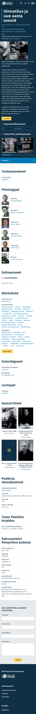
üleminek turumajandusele (10, 327)
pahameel (27, 320)
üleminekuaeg (25, 327)
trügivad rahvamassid (9, 325)
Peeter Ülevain (15, 224)
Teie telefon (6, 633)
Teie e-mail (6, 624)
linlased (13, 316)
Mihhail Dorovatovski (17, 212)
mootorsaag (6, 341)
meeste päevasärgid (18, 339)
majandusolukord (7, 318)
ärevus (20, 325)
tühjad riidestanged (27, 343)
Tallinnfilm (5, 179)
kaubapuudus (7, 313)
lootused (21, 316)
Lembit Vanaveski (16, 259)
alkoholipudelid (6, 332)
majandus (29, 316)
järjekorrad (26, 309)
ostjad (11, 320)
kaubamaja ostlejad (17, 311)
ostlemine (18, 320)
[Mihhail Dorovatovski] (5, 211)
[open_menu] (32, 3)
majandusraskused (21, 318)
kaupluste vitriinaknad (9, 337)
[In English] (28, 3)
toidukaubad (14, 343)
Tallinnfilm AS (6, 301)
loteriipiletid (5, 339)
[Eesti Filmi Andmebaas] (7, 3)
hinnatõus (18, 309)
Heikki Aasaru (15, 248)
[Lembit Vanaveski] (5, 258)
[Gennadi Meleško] (5, 200)
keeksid (20, 337)
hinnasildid (16, 332)
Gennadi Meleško (14, 39)
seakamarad (26, 341)
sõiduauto (5, 343)
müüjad (4, 320)
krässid (27, 337)
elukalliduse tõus (7, 309)
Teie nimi (5, 615)
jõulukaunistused (7, 335)
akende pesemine (7, 307)
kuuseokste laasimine (21, 313)
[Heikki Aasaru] (5, 246)
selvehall (20, 322)
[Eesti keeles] (25, 3)
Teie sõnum (6, 641)
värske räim (20, 346)
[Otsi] (21, 3)
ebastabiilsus (26, 307)
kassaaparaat (19, 335)
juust (24, 332)
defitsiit (17, 307)
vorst (12, 346)
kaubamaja (5, 311)
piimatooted (16, 341)
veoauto (6, 346)
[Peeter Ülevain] (5, 223)
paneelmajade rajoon (9, 322)
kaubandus (29, 311)
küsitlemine (5, 316)
